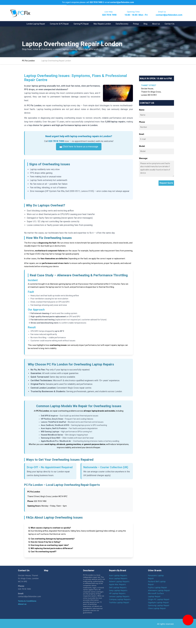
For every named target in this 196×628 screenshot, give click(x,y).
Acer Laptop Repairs (118, 575)
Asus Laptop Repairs (118, 578)
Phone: (142, 122)
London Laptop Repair (36, 24)
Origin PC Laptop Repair (158, 599)
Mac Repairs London (102, 24)
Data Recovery (122, 24)
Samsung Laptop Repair (158, 605)
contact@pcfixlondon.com (122, 2)
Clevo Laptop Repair (157, 608)
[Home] (21, 23)
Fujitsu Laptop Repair (157, 587)
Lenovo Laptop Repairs (119, 596)
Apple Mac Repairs (117, 584)
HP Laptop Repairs (117, 593)
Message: (143, 158)
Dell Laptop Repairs (118, 587)
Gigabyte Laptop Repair (158, 602)
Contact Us (169, 24)
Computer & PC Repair (59, 24)
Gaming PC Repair (81, 24)
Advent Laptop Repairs (119, 581)
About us (156, 24)
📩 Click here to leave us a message (78, 146)
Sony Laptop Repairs (118, 590)
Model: (142, 146)
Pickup (136, 24)
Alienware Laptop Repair (159, 590)
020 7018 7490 (96, 2)
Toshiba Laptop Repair (119, 602)
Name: (142, 110)
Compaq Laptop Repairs (120, 599)
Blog (145, 24)
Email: (141, 134)
